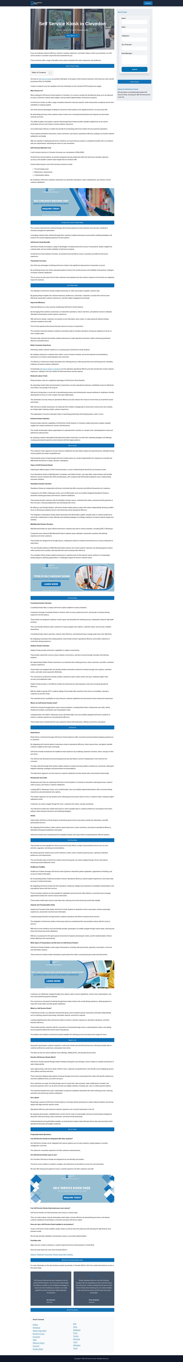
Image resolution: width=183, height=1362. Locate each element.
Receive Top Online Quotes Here (72, 1260)
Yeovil (75, 1342)
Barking (70, 1254)
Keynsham (36, 1337)
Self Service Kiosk (45, 79)
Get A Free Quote (72, 1310)
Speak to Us (72, 1040)
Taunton (76, 1336)
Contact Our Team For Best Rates (72, 222)
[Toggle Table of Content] (49, 72)
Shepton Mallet (38, 1349)
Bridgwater (77, 1330)
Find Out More (72, 598)
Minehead (76, 1339)
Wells (35, 1340)
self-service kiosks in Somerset (50, 369)
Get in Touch (72, 445)
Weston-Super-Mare (60, 1254)
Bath (74, 1324)
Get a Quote (71, 35)
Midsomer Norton (38, 1343)
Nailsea (33, 1254)
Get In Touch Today (72, 66)
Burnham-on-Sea (38, 1334)
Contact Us (72, 727)
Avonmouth (48, 1254)
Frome (75, 1333)
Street (75, 1327)
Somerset (36, 1346)
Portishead (40, 1254)
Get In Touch (134, 82)
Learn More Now (72, 285)
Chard (75, 1348)
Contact (148, 3)
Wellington (76, 1345)
